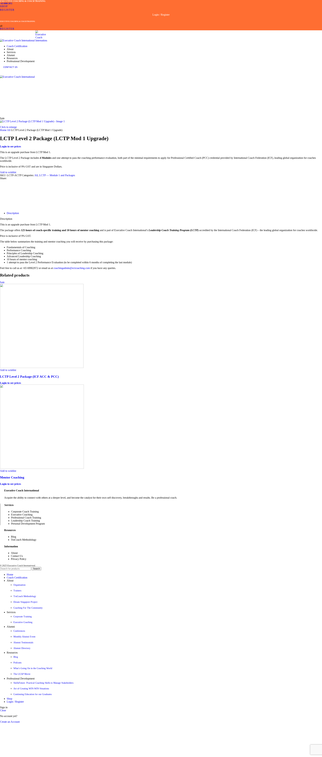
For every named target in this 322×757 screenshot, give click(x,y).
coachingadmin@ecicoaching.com (71, 268)
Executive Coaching (22, 622)
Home (3, 130)
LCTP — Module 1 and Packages (57, 175)
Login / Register (15, 701)
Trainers (17, 590)
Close (3, 710)
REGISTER (7, 9)
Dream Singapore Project (25, 602)
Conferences (19, 631)
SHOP (4, 6)
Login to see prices (10, 146)
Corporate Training (22, 616)
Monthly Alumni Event (24, 636)
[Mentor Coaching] (42, 467)
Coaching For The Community (28, 608)
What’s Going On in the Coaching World (32, 668)
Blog (15, 657)
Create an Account (10, 721)
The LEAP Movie (21, 674)
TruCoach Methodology (24, 596)
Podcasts (17, 662)
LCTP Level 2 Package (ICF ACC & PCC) (29, 376)
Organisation (19, 585)
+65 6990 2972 (6, 3)
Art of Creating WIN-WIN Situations (31, 688)
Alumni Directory (21, 648)
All (9, 130)
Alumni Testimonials (23, 642)
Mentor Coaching (12, 477)
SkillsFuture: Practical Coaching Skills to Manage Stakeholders (43, 683)
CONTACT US (10, 67)
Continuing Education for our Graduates (32, 694)
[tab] (13, 213)
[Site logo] (17, 40)
